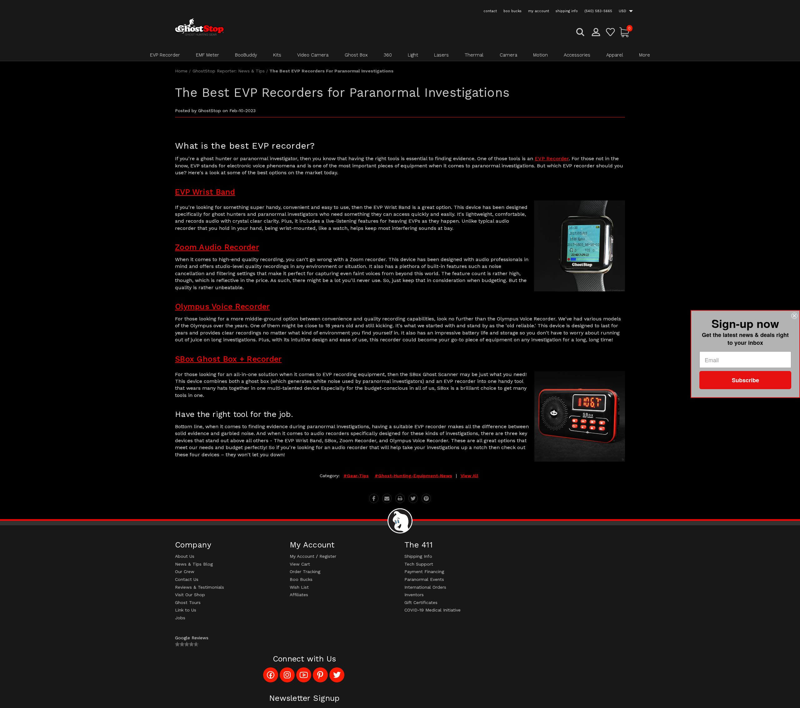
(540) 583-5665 (598, 11)
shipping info (567, 11)
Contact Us (186, 579)
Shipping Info (418, 556)
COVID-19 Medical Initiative (432, 609)
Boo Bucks (301, 579)
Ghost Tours (188, 602)
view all (469, 475)
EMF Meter (207, 55)
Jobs (180, 617)
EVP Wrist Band (205, 191)
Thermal (474, 55)
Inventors (414, 594)
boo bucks (512, 11)
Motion (540, 55)
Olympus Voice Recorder (222, 306)
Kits (277, 55)
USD (623, 11)
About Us (184, 556)
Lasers (441, 55)
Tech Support (418, 564)
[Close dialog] (794, 316)
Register (327, 556)
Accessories (577, 55)
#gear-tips (356, 475)
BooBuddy (246, 55)
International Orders (425, 587)
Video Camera (312, 55)
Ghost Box (356, 55)
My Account (302, 556)
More (644, 55)
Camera (508, 55)
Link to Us (185, 609)
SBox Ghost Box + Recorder (228, 359)
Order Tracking (305, 571)
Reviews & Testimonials (199, 587)
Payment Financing (424, 571)
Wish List (299, 587)
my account (538, 11)
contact (490, 11)
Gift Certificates (421, 602)
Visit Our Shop (190, 594)
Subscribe (745, 380)
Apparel (614, 55)
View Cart (300, 564)
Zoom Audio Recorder (217, 247)
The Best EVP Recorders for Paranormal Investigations (342, 92)
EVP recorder (552, 158)
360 (388, 55)
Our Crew (184, 571)
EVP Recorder (165, 55)
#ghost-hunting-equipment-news (413, 475)
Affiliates (299, 594)
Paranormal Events (424, 579)
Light (413, 55)
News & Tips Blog (194, 564)
